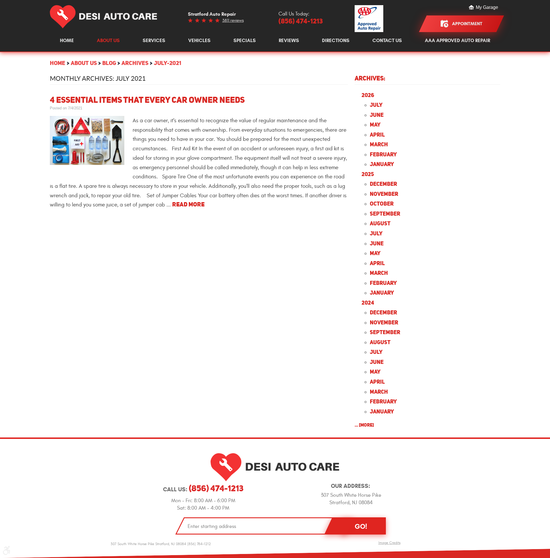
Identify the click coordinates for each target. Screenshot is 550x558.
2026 (368, 95)
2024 (368, 302)
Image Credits (389, 543)
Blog (109, 62)
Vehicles (199, 41)
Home (67, 41)
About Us (108, 41)
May (375, 124)
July (376, 104)
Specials (244, 41)
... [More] (364, 425)
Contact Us (387, 41)
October (382, 203)
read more (188, 204)
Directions (335, 41)
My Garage (487, 7)
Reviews (289, 41)
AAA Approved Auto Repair (457, 41)
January (382, 164)
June (377, 114)
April (377, 134)
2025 (368, 174)
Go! (361, 526)
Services (154, 41)
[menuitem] (67, 40)
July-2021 (167, 62)
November (384, 193)
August (380, 223)
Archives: (370, 78)
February (383, 154)
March (379, 144)
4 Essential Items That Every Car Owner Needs (147, 99)
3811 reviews (233, 20)
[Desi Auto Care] (103, 16)
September (385, 213)
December (383, 183)
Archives (134, 62)
